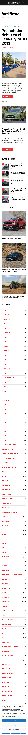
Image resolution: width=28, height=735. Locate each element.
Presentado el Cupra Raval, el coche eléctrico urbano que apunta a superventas (18, 173)
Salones (4, 660)
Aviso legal (23, 733)
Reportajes (6, 651)
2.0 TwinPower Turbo (9, 445)
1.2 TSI (4, 342)
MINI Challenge (7, 579)
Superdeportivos (8, 673)
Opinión (4, 606)
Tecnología (5, 682)
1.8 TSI (4, 418)
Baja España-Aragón (9, 467)
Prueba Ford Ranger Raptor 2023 (11, 238)
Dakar (4, 516)
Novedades (5, 597)
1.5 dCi (4, 364)
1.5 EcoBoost (6, 369)
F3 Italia (4, 543)
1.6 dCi (4, 382)
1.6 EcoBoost (6, 386)
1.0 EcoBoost (5, 26)
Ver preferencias (14, 729)
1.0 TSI (4, 328)
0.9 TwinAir (5, 315)
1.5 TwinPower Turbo (9, 377)
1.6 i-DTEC (5, 395)
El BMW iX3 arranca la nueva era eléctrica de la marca (17, 182)
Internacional (7, 557)
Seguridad (5, 664)
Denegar (14, 725)
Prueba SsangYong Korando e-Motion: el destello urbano (18, 190)
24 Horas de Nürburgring (10, 454)
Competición (6, 485)
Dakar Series (6, 521)
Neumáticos (6, 588)
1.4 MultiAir (5, 351)
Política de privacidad (16, 733)
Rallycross (5, 642)
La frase (4, 566)
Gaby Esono (10, 47)
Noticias (4, 593)
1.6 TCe (4, 404)
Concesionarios (7, 498)
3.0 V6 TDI (5, 463)
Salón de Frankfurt (8, 655)
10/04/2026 (12, 176)
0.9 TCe (4, 310)
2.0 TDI (4, 436)
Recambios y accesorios (10, 646)
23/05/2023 (12, 201)
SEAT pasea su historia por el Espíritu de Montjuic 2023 (18, 198)
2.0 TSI (4, 440)
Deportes (5, 525)
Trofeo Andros (7, 696)
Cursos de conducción (9, 512)
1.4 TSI (4, 360)
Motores (5, 584)
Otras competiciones (14, 26)
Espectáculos (6, 539)
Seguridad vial (7, 669)
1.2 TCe (4, 337)
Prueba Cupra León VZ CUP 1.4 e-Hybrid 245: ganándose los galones (14, 270)
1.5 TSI (4, 373)
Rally (3, 637)
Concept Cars (6, 494)
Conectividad (6, 503)
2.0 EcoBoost (6, 427)
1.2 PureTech (6, 333)
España (4, 534)
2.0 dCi (4, 422)
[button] (25, 703)
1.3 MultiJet (6, 346)
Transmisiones (7, 691)
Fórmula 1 (5, 548)
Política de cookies (6, 733)
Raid (3, 633)
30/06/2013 (4, 47)
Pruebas (4, 628)
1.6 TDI (4, 409)
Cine (3, 472)
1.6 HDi (4, 391)
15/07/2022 (4, 272)
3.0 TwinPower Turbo (9, 458)
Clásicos (5, 481)
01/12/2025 (12, 185)
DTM (3, 530)
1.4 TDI (4, 355)
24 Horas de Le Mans (8, 449)
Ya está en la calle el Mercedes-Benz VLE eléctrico (16, 165)
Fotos (4, 552)
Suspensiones (6, 678)
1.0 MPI (4, 324)
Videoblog (5, 700)
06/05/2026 (12, 168)
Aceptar (14, 720)
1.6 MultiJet (6, 400)
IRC (3, 561)
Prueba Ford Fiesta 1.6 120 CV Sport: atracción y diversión (13, 131)
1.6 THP (4, 413)
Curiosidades (6, 507)
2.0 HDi (4, 431)
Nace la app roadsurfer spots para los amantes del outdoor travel (13, 297)
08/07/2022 (4, 299)
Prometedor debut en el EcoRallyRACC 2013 (14, 37)
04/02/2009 (4, 136)
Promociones (6, 624)
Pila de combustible (8, 619)
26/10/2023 (12, 193)
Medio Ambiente (7, 570)
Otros (4, 615)
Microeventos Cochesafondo (12, 575)
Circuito (4, 476)
